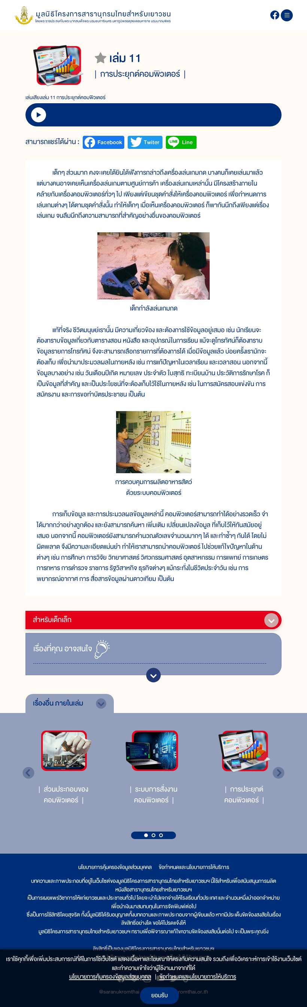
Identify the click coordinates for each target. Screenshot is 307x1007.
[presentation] (28, 773)
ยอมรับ (159, 995)
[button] (146, 835)
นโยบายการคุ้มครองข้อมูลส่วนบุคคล (115, 867)
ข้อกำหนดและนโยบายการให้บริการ (194, 867)
